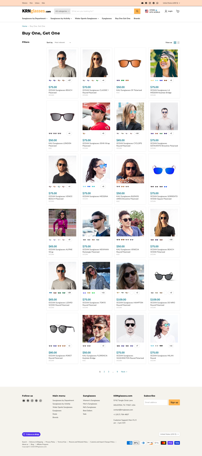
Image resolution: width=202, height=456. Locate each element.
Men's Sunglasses (90, 404)
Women (24, 3)
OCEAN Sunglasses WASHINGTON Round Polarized (130, 356)
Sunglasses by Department (34, 18)
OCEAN (51, 95)
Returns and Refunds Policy (78, 442)
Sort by (50, 43)
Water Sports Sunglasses (86, 18)
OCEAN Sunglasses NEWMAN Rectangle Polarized (96, 250)
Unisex (37, 3)
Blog (32, 444)
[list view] (178, 42)
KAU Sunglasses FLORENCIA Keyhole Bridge (95, 356)
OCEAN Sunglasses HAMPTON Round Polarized (129, 303)
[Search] (137, 11)
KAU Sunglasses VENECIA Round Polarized (127, 250)
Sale (84, 414)
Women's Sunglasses (91, 400)
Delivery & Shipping (36, 442)
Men (31, 3)
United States (170, 3)
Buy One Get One (122, 18)
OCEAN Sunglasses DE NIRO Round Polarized (162, 303)
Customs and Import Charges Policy (102, 442)
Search (24, 442)
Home (24, 26)
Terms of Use (62, 442)
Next (123, 371)
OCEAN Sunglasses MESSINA (95, 196)
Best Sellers (87, 410)
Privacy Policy (50, 442)
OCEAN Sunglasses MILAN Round (161, 356)
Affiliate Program (42, 444)
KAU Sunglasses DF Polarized (129, 90)
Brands (137, 18)
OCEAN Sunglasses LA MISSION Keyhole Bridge (160, 91)
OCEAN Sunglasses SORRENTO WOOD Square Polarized (164, 197)
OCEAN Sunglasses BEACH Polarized (60, 91)
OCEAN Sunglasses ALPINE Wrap (60, 250)
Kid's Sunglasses (89, 407)
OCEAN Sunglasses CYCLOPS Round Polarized (129, 144)
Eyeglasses (107, 18)
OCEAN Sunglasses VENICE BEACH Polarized (60, 197)
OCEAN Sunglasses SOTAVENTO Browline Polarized (164, 144)
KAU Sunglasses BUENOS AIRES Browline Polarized (127, 197)
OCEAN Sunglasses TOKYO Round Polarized (94, 303)
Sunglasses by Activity (60, 18)
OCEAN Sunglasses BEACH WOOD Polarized (162, 250)
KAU (117, 93)
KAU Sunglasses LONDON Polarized (60, 144)
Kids (43, 3)
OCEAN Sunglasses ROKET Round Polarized (60, 356)
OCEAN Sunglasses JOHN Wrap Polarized (96, 144)
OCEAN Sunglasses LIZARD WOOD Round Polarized (60, 303)
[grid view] (175, 42)
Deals (55, 414)
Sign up (174, 402)
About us (25, 444)
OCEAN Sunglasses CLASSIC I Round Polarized (95, 91)
